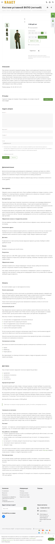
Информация (24, 488)
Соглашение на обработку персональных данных (9, 497)
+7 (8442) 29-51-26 (44, 508)
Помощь (22, 491)
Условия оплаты (24, 493)
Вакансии (4, 493)
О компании (5, 491)
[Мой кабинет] (49, 2)
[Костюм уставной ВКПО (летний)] (17, 39)
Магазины (5, 495)
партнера (45, 450)
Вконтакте (3, 516)
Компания (5, 488)
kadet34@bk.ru (43, 511)
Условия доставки (24, 495)
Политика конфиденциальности (8, 500)
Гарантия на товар (25, 497)
